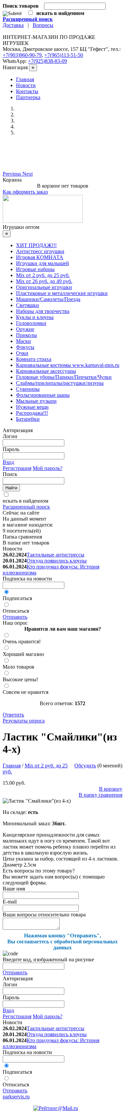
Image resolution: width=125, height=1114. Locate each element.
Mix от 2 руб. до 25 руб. (43, 275)
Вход (8, 462)
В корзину (110, 789)
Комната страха (33, 359)
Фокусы (25, 347)
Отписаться (16, 611)
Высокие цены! (20, 679)
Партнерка (28, 97)
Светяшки (27, 305)
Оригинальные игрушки (44, 287)
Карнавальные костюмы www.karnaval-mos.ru (67, 365)
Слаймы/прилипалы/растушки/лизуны (60, 383)
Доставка (13, 25)
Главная (25, 79)
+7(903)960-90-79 (22, 55)
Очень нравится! (22, 641)
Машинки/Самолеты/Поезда (48, 299)
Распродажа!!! (32, 413)
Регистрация (17, 468)
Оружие (25, 329)
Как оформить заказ (25, 192)
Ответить (13, 714)
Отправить (15, 617)
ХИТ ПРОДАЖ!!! (36, 245)
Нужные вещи (32, 407)
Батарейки (28, 419)
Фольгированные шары (43, 395)
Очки (22, 353)
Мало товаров (18, 667)
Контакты (27, 91)
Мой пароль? (47, 468)
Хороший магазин (23, 654)
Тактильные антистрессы (55, 554)
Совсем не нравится (25, 692)
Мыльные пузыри (36, 401)
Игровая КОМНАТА (39, 257)
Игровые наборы (35, 269)
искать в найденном (25, 501)
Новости (26, 85)
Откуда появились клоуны (57, 560)
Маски (23, 341)
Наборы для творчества (42, 311)
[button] (12, 174)
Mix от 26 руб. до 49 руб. (44, 281)
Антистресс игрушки (40, 251)
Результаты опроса (24, 720)
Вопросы (43, 25)
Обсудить (85, 765)
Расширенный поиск (26, 507)
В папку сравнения (100, 795)
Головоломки (31, 323)
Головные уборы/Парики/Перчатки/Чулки (64, 377)
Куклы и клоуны (35, 317)
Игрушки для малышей (42, 263)
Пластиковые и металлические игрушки (62, 293)
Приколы (26, 335)
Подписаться (17, 598)
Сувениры (28, 389)
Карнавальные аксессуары (46, 371)
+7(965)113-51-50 (63, 55)
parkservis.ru (16, 1096)
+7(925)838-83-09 (47, 61)
